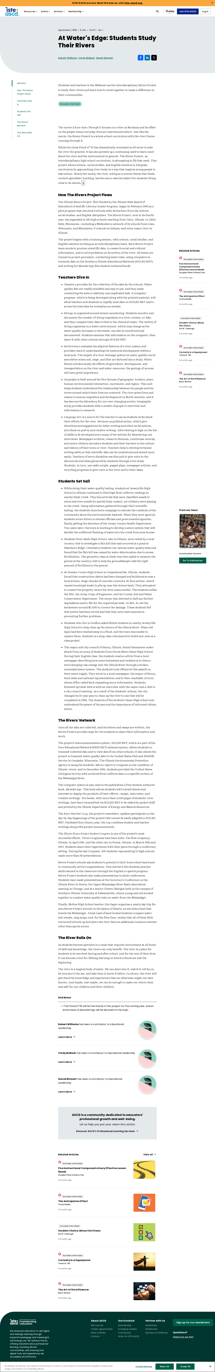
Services (58, 11)
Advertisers (151, 1325)
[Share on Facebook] (140, 57)
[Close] (210, 1366)
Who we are (97, 1325)
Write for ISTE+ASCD (128, 1336)
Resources (29, 11)
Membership (75, 11)
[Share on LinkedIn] (147, 57)
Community (124, 1332)
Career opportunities (102, 1329)
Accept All (185, 1366)
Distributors (151, 1329)
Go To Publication (193, 560)
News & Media (98, 1332)
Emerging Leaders (127, 1329)
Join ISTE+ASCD (187, 11)
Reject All (164, 1366)
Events (44, 11)
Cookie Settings (144, 1366)
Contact (95, 1336)
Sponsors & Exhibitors (157, 1332)
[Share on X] (154, 57)
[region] (107, 1367)
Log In (205, 11)
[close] (212, 2)
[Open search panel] (157, 11)
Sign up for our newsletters (193, 1322)
